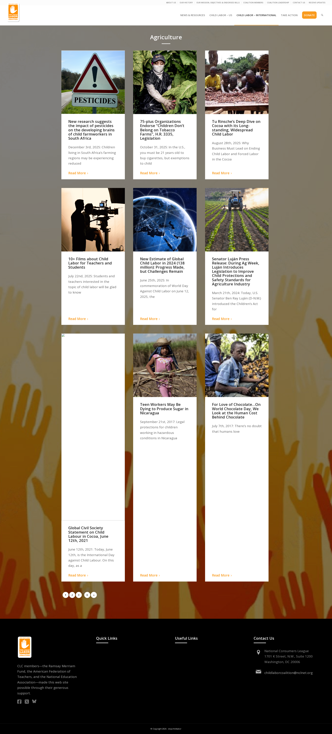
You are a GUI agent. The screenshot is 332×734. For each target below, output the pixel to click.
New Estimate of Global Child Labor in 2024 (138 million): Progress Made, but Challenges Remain (162, 265)
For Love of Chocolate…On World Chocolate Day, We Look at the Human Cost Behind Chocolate (236, 411)
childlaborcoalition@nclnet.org (288, 672)
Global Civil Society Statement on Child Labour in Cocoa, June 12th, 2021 (88, 534)
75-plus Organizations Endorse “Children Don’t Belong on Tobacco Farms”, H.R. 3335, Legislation (162, 130)
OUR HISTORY (186, 2)
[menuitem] (171, 2)
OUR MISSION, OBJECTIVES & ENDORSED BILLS (218, 2)
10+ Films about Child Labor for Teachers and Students (90, 263)
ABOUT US (171, 2)
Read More (77, 173)
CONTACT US (299, 2)
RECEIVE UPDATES (317, 2)
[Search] (322, 15)
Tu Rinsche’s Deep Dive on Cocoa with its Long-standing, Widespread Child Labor (236, 128)
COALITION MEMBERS (253, 2)
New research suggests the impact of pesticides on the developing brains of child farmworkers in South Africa (91, 130)
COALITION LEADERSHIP (278, 2)
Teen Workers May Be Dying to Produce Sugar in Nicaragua (164, 408)
